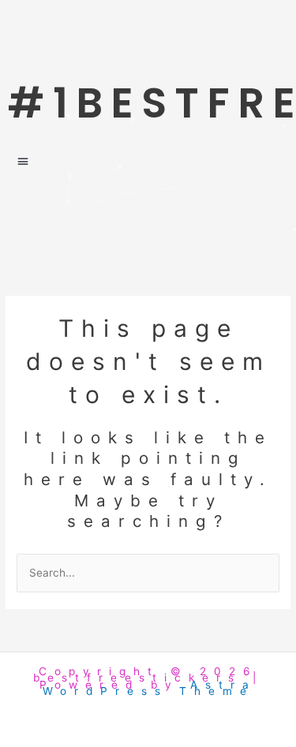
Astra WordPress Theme (150, 687)
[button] (148, 162)
